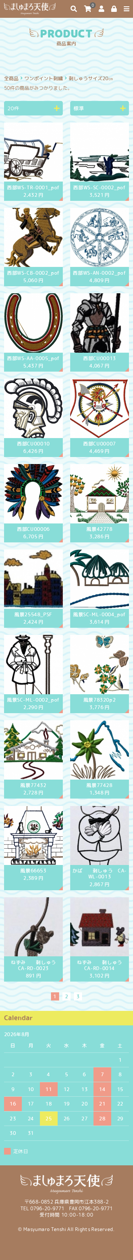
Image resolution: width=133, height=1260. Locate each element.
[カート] (88, 9)
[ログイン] (114, 9)
